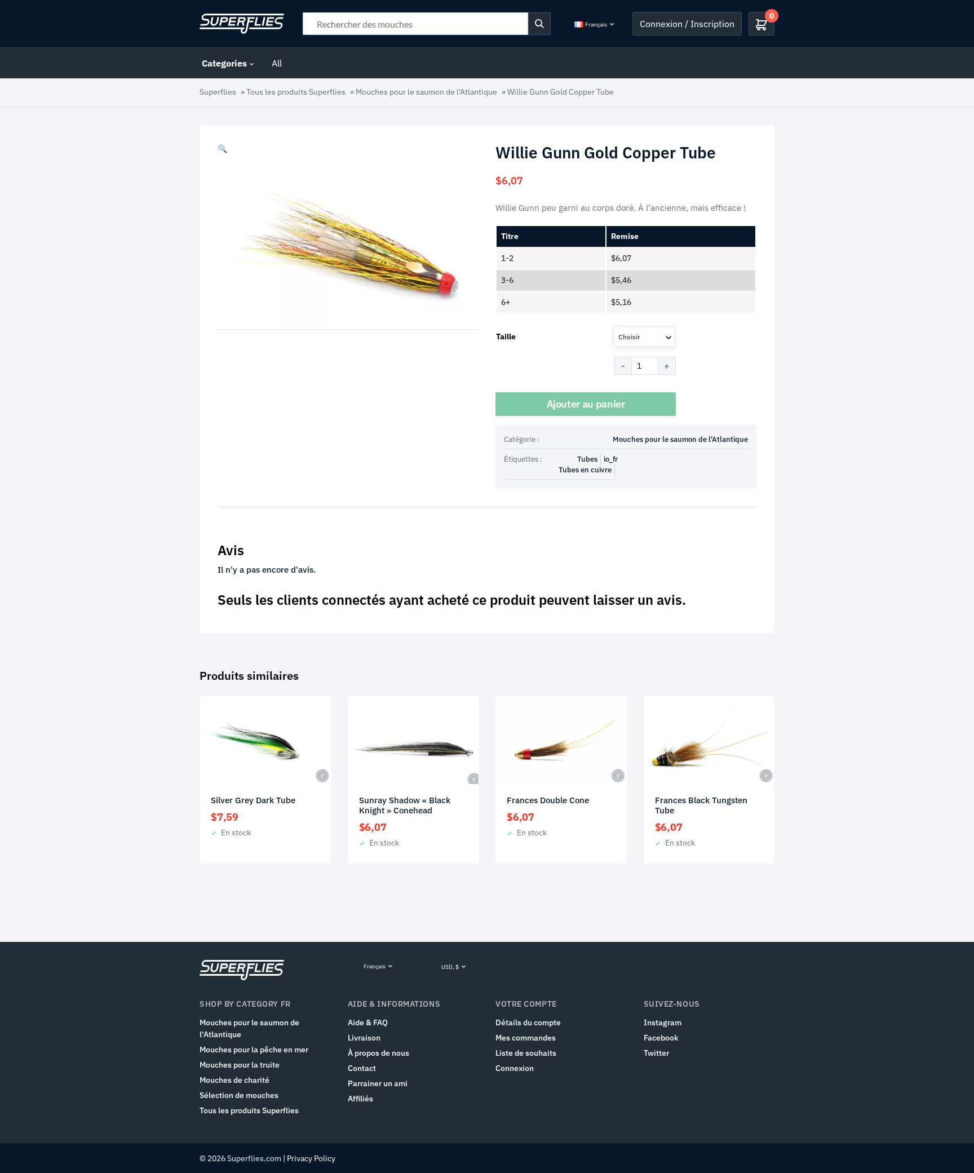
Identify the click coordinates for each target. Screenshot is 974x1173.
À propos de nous (378, 1053)
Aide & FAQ (368, 1022)
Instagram (662, 1022)
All (277, 63)
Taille (506, 336)
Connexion (514, 1068)
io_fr (611, 459)
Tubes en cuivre (585, 470)
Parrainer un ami (378, 1083)
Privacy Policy (311, 1158)
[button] (222, 149)
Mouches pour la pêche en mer (254, 1049)
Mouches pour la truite (240, 1065)
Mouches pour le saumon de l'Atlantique (426, 92)
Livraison (364, 1038)
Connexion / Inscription (687, 23)
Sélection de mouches (239, 1095)
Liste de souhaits (525, 1053)
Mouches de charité (234, 1080)
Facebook (661, 1038)
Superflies (218, 92)
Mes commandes (525, 1038)
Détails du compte (528, 1022)
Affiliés (360, 1099)
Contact (362, 1068)
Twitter (656, 1053)
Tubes (587, 459)
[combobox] (644, 336)
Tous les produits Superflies (296, 92)
